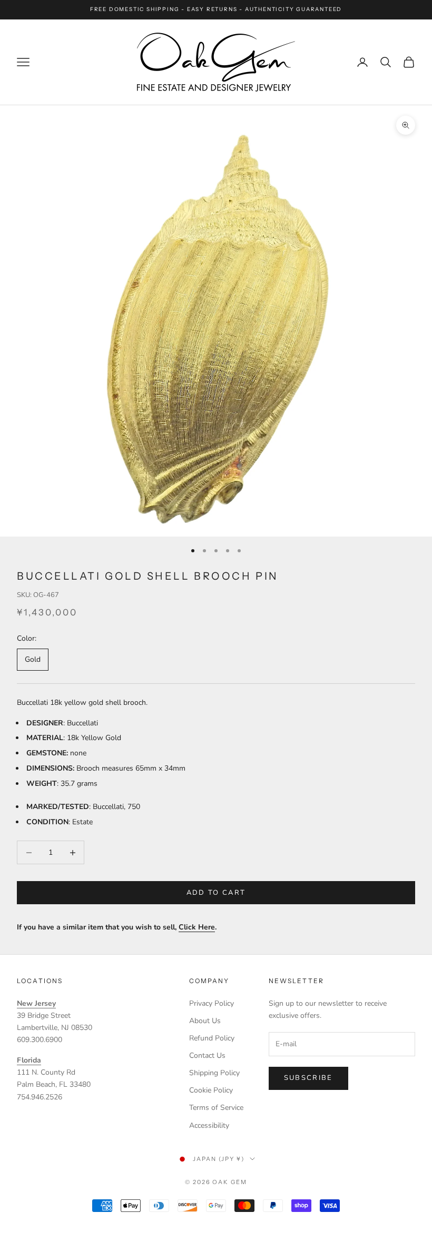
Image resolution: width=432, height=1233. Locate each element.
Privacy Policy (211, 1003)
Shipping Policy (214, 1073)
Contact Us (207, 1055)
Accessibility (209, 1125)
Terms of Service (216, 1108)
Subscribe (308, 1078)
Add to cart (216, 892)
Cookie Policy (211, 1090)
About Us (205, 1021)
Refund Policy (211, 1038)
